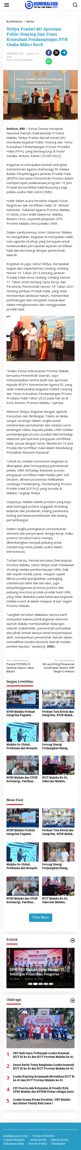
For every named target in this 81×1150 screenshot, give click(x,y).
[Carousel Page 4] (46, 984)
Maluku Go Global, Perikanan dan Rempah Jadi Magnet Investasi (21, 746)
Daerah (18, 60)
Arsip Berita (38, 1139)
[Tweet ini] (56, 52)
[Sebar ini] (49, 52)
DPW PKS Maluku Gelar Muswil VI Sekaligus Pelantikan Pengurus (37, 972)
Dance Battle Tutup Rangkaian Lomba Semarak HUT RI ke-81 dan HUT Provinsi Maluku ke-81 (43, 1066)
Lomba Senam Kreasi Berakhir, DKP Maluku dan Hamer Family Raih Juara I (41, 1101)
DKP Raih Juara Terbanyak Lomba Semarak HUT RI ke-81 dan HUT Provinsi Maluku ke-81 (43, 1055)
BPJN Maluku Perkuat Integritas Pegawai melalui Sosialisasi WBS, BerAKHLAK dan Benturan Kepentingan (22, 713)
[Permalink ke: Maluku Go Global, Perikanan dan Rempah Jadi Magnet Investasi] (22, 732)
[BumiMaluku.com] (41, 4)
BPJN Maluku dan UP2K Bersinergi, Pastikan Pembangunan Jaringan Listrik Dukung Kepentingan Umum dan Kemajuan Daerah (22, 779)
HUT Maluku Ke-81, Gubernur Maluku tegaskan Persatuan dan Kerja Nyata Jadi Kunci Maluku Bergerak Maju (57, 779)
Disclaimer (58, 1143)
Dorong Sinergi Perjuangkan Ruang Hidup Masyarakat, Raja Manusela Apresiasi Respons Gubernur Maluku (57, 746)
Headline (28, 60)
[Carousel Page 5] (51, 984)
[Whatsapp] (49, 61)
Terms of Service (43, 1135)
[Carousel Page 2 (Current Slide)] (35, 984)
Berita (9, 60)
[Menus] (6, 5)
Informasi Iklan (13, 1143)
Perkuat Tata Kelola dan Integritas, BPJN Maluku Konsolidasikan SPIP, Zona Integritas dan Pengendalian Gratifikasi (58, 713)
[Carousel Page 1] (30, 984)
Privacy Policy (38, 1143)
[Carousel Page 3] (40, 984)
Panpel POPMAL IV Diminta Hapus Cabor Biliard (20, 666)
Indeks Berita (59, 1139)
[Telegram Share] (64, 52)
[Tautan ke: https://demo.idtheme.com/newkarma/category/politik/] (72, 940)
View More (40, 917)
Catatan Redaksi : (14, 1139)
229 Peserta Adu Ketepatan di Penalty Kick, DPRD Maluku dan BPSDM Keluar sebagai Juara (43, 1090)
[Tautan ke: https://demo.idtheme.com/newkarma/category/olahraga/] (72, 1000)
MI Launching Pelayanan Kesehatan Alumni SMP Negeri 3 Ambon (59, 666)
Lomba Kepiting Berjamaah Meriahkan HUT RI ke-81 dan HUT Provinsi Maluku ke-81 (44, 1078)
